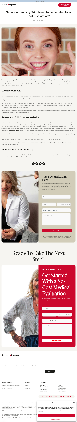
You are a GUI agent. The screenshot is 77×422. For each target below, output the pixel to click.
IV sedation (8, 85)
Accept (56, 415)
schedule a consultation (19, 155)
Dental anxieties (6, 134)
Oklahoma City (19, 157)
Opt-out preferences (56, 419)
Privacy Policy (27, 404)
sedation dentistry (14, 130)
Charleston (29, 157)
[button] (74, 403)
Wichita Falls (10, 157)
